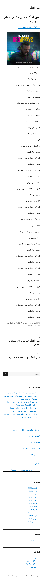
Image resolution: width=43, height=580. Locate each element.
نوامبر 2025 (33, 506)
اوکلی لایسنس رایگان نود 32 (29, 448)
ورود (35, 558)
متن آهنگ (35, 7)
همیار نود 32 (35, 454)
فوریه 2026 (33, 497)
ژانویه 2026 (33, 500)
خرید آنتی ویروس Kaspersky (21, 470)
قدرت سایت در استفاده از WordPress (20, 576)
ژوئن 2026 (33, 494)
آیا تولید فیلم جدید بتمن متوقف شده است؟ (22, 393)
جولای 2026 (33, 491)
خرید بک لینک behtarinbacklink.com (26, 430)
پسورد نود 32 (35, 442)
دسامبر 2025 (32, 503)
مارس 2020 (32, 519)
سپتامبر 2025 (32, 512)
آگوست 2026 (32, 488)
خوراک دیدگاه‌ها (31, 564)
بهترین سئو (36, 457)
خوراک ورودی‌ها (31, 561)
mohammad (33, 323)
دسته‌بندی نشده (31, 540)
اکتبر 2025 (33, 509)
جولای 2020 (33, 516)
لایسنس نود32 (34, 436)
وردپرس (34, 567)
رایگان (37, 464)
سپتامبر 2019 (32, 522)
